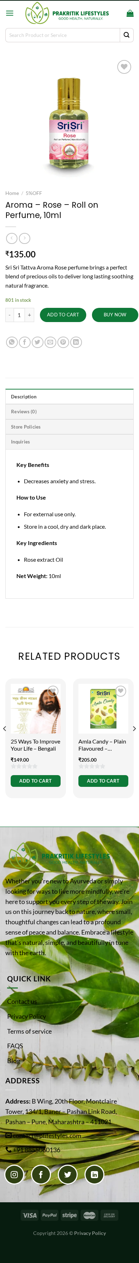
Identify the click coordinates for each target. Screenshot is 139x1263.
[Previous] (5, 743)
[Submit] (127, 35)
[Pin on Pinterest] (63, 342)
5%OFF (34, 193)
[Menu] (9, 13)
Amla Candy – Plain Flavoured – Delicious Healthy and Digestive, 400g (102, 745)
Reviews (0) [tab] (24, 411)
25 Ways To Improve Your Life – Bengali (35, 745)
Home (12, 193)
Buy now (115, 314)
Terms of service (29, 1031)
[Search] (119, 13)
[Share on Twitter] (37, 342)
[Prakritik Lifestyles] (66, 13)
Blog (13, 1061)
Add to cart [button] (35, 781)
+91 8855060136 (36, 1150)
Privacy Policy (26, 1016)
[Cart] (130, 13)
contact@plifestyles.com (47, 1135)
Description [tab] (23, 396)
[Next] (134, 743)
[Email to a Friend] (50, 342)
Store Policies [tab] (26, 427)
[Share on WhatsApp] (12, 342)
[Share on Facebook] (25, 342)
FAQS (15, 1046)
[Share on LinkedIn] (76, 342)
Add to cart (63, 314)
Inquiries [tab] (20, 442)
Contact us (22, 1001)
